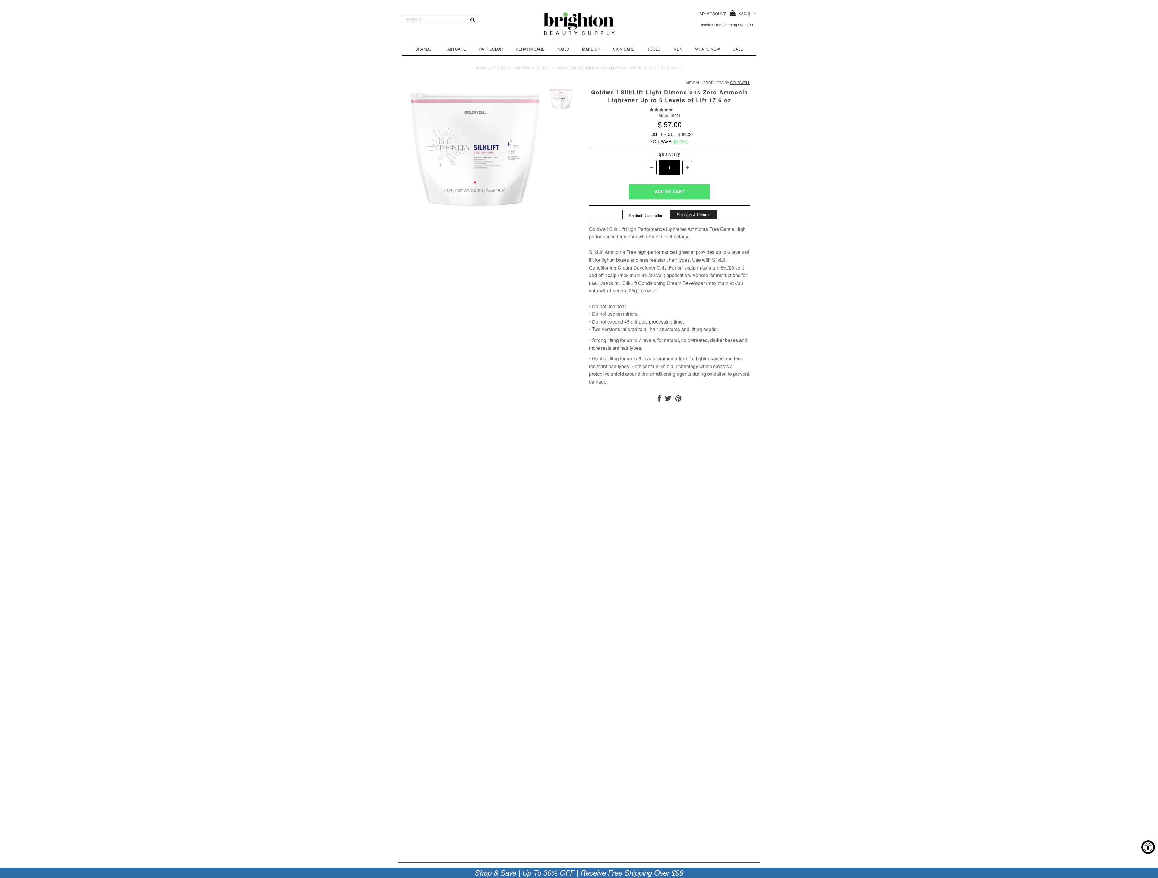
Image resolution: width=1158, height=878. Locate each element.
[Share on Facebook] (659, 399)
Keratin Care (530, 49)
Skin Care (623, 49)
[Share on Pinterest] (678, 399)
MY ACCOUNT (713, 14)
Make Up (591, 49)
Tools (653, 49)
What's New (707, 49)
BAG (743, 13)
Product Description (646, 215)
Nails (563, 49)
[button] (662, 109)
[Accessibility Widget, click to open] (1148, 847)
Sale (738, 49)
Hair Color (491, 49)
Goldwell (740, 82)
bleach (501, 67)
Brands (423, 49)
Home (483, 67)
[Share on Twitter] (668, 399)
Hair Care (455, 49)
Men (677, 49)
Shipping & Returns (693, 214)
